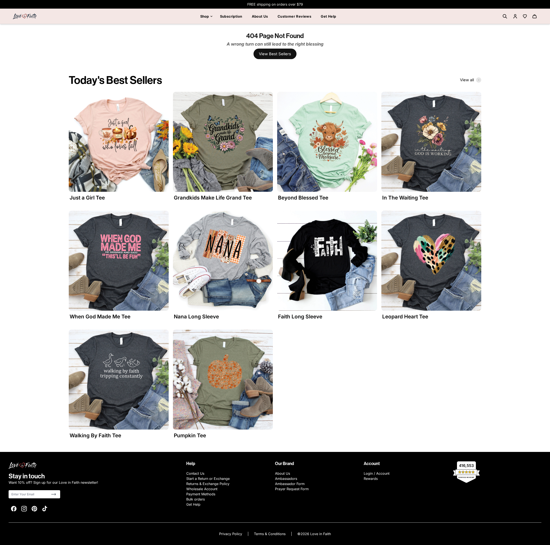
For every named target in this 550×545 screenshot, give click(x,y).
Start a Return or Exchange (208, 478)
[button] (53, 494)
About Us (260, 16)
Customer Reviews (294, 16)
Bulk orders (195, 499)
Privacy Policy (231, 534)
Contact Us (195, 473)
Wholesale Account (201, 489)
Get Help (328, 16)
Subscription (231, 16)
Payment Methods (200, 494)
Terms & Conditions (270, 534)
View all (467, 80)
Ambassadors (286, 478)
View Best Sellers (275, 54)
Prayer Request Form (292, 489)
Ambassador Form (290, 484)
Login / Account (377, 473)
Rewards (371, 478)
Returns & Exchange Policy (207, 484)
